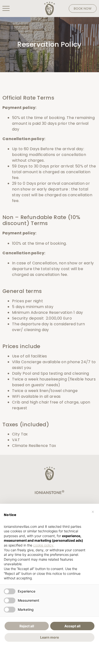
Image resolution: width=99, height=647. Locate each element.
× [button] (92, 511)
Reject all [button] (26, 626)
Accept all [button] (72, 626)
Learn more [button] (49, 637)
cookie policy (43, 545)
